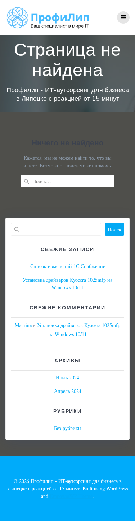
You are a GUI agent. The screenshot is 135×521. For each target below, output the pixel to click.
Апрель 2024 (67, 391)
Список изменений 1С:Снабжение (67, 266)
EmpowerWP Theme (71, 496)
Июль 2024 (67, 377)
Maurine (23, 325)
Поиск (114, 229)
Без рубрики (67, 428)
